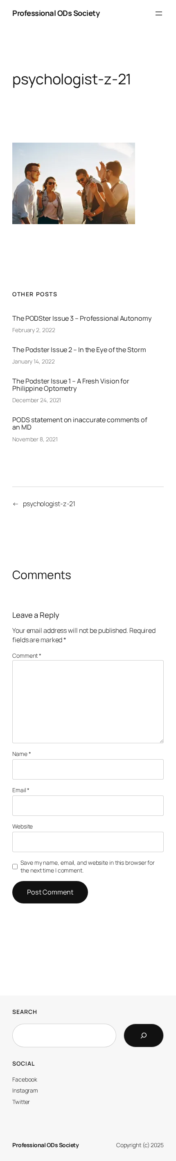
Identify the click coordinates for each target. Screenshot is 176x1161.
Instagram (25, 1090)
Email (20, 790)
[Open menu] (159, 13)
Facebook (24, 1079)
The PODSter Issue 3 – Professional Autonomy (82, 318)
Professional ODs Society (55, 13)
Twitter (21, 1102)
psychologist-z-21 (49, 503)
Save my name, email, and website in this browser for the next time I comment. (87, 867)
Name (21, 754)
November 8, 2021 (34, 439)
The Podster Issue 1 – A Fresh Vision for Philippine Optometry (70, 384)
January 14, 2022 (33, 361)
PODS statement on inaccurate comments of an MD (79, 423)
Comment (26, 655)
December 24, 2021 (36, 400)
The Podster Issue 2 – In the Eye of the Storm (79, 349)
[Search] (144, 1035)
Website (22, 826)
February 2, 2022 (33, 330)
